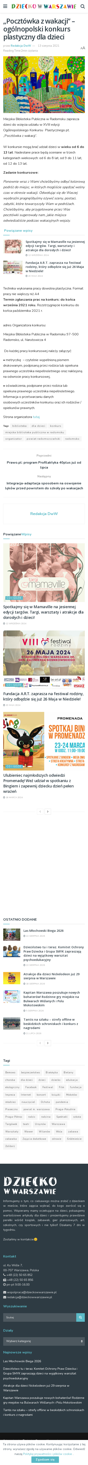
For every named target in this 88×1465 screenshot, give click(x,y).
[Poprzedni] (40, 812)
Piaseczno (11, 1109)
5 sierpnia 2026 (34, 1010)
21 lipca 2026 (33, 1033)
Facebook (31, 1087)
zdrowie (56, 1139)
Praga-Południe (65, 1109)
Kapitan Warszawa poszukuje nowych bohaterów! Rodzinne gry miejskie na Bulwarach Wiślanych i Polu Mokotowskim (51, 998)
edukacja (72, 1080)
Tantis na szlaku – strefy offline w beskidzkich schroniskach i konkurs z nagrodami (50, 1023)
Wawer (28, 1131)
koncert (41, 1094)
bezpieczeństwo (30, 1072)
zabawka (11, 1139)
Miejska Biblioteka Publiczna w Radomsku (34, 432)
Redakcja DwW (21, 46)
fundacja (76, 1087)
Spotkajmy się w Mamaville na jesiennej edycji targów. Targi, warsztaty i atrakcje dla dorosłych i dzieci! (55, 246)
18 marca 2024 (14, 797)
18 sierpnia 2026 (35, 983)
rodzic (31, 1117)
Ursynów (40, 1124)
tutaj (36, 417)
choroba (10, 1080)
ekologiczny (12, 1087)
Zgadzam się (45, 1460)
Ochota (45, 1102)
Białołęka (52, 1072)
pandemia (62, 1102)
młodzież (10, 1102)
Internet (26, 1094)
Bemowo (10, 1072)
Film (61, 1087)
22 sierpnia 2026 (35, 936)
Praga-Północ (13, 1117)
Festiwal (48, 1087)
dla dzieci (38, 426)
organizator (13, 439)
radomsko (72, 439)
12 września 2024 (38, 255)
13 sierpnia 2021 (48, 46)
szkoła (77, 1117)
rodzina (46, 1117)
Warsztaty (12, 1131)
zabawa (73, 1131)
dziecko (55, 1080)
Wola (59, 1131)
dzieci (42, 1080)
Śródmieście (74, 1139)
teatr (26, 1124)
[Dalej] (48, 812)
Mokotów (71, 1094)
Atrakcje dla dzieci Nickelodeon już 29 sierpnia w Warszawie (51, 976)
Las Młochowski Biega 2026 (43, 931)
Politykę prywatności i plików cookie (48, 1454)
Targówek (11, 1124)
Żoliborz (10, 1146)
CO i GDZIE (14, 598)
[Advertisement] (44, 865)
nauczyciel (28, 1102)
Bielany (68, 1072)
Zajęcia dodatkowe (34, 1139)
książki (56, 1094)
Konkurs (55, 426)
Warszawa (58, 1124)
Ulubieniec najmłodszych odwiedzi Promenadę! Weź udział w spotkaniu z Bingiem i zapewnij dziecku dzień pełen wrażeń (38, 783)
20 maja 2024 (35, 276)
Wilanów (44, 1131)
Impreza (10, 1094)
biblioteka (19, 426)
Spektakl (61, 1117)
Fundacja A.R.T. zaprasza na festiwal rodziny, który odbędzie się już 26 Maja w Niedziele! (55, 267)
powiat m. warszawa (36, 1109)
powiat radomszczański (43, 439)
